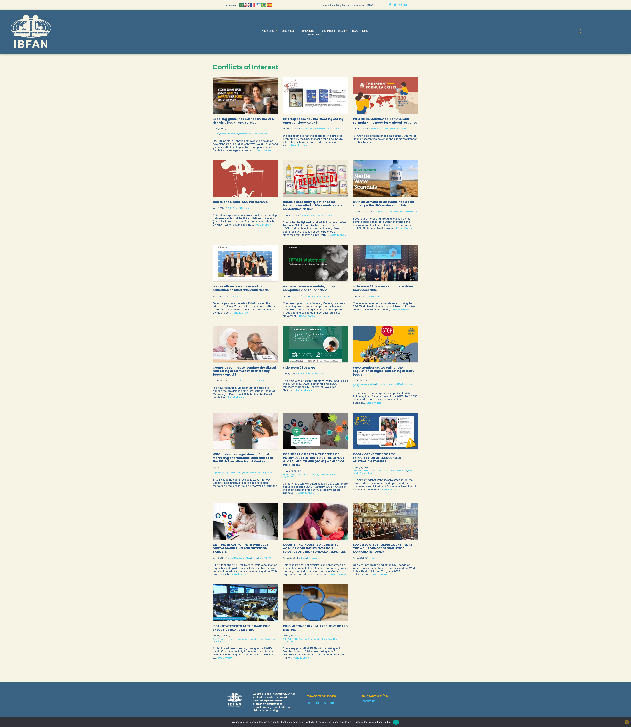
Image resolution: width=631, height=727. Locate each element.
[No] (627, 722)
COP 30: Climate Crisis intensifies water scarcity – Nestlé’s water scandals (383, 203)
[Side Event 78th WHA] (315, 344)
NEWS (355, 31)
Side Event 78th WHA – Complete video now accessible (383, 288)
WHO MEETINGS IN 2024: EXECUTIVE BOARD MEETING (315, 628)
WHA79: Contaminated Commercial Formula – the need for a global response (385, 121)
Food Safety (257, 133)
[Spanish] (269, 5)
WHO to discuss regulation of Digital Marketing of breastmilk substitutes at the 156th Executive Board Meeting (243, 457)
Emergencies (245, 133)
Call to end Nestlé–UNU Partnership (240, 202)
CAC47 (372, 470)
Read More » (264, 150)
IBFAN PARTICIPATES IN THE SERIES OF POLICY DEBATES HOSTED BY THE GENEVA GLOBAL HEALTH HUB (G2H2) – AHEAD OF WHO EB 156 (314, 459)
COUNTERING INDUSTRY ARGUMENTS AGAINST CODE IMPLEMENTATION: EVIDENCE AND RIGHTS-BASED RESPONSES (314, 548)
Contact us (368, 701)
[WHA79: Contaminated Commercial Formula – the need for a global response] (385, 95)
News (266, 133)
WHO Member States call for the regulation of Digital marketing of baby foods (383, 371)
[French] (253, 5)
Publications (328, 31)
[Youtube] (405, 5)
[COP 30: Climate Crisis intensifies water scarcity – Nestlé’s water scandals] (385, 178)
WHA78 (378, 296)
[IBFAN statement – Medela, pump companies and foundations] (315, 263)
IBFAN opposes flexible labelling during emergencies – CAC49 (313, 121)
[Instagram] (400, 5)
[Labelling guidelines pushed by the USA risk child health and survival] (245, 95)
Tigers (364, 31)
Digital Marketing (236, 381)
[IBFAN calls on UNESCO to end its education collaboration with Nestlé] (245, 263)
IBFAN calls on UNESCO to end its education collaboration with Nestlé (241, 288)
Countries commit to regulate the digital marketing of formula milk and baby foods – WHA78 (244, 371)
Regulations (307, 31)
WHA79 (405, 128)
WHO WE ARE (268, 31)
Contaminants (376, 128)
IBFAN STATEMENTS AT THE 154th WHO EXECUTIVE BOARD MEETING (242, 628)
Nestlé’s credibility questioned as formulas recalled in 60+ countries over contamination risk (313, 205)
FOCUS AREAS (287, 31)
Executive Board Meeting (394, 384)
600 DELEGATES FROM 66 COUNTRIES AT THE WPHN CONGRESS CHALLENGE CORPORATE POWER (383, 548)
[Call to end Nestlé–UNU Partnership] (245, 178)
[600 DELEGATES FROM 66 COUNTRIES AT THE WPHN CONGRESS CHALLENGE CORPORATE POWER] (385, 521)
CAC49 (216, 133)
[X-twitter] (324, 703)
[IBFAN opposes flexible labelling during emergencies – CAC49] (315, 95)
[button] (581, 32)
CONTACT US (313, 34)
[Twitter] (395, 5)
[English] (247, 5)
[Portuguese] (264, 5)
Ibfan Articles (309, 296)
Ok (396, 722)
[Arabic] (241, 5)
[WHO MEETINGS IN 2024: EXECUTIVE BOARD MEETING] (315, 602)
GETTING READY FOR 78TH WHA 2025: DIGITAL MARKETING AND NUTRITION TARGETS (241, 548)
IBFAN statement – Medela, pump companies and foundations (309, 288)
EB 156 (372, 384)
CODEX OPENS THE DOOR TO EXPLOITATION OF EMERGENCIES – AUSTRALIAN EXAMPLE (378, 457)
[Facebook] (389, 5)
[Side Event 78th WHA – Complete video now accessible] (385, 263)
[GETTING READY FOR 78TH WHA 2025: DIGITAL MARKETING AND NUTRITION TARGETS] (245, 521)
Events (341, 31)
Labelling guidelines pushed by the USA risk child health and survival (243, 121)
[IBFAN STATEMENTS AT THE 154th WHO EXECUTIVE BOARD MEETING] (245, 602)
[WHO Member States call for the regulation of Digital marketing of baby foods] (385, 344)
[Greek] (258, 5)
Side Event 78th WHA (299, 367)
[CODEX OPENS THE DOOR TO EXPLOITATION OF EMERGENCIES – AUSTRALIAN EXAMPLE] (385, 431)
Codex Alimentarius (229, 133)
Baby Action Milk (235, 208)
